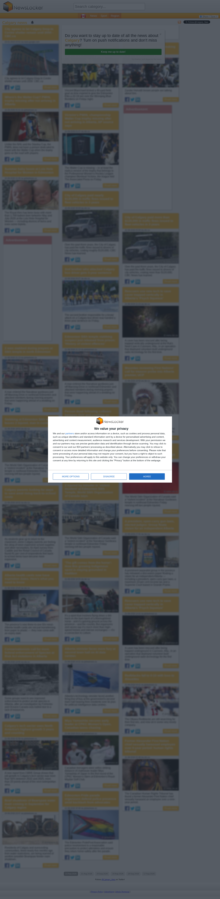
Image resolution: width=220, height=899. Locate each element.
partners (69, 433)
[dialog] (110, 449)
